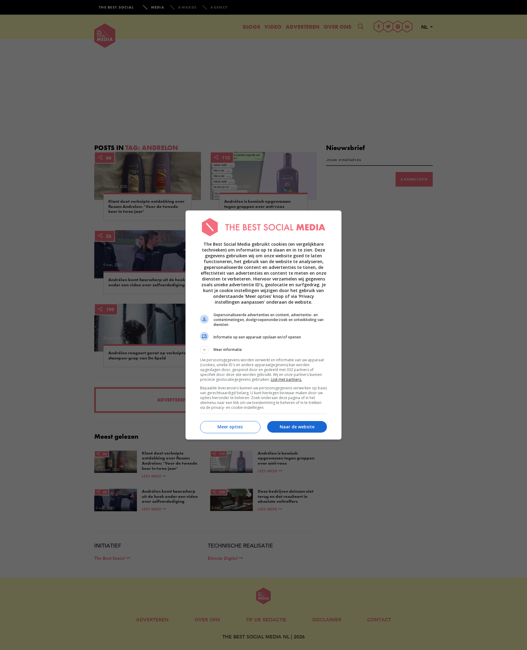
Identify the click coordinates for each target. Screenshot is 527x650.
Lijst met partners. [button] (286, 379)
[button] (263, 349)
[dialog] (263, 325)
